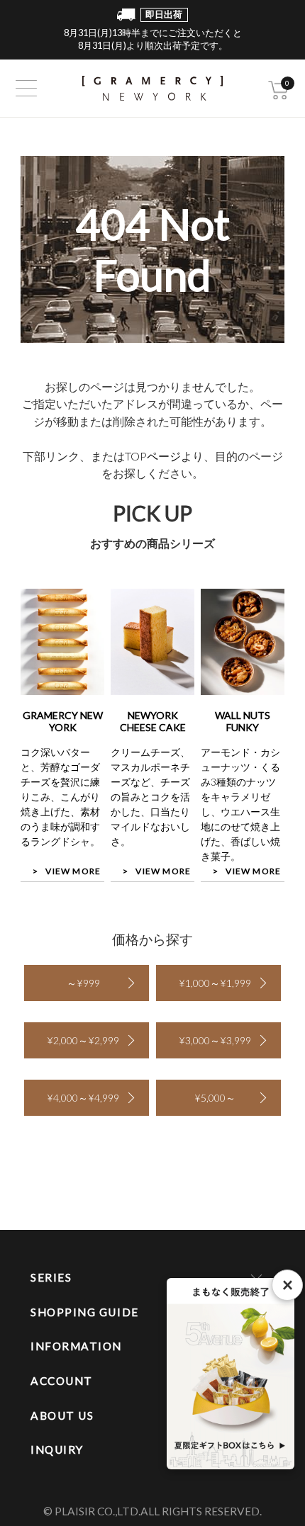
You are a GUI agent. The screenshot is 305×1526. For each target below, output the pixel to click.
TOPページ (153, 456)
